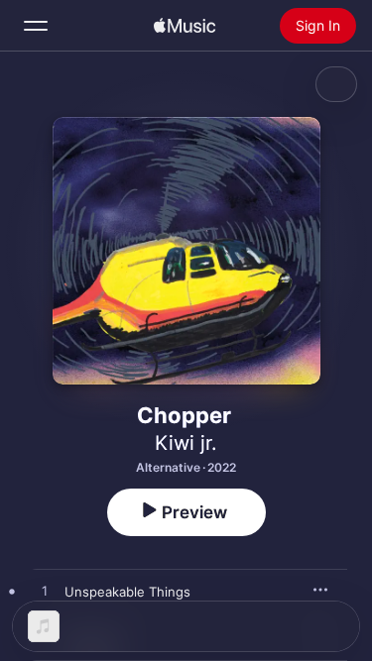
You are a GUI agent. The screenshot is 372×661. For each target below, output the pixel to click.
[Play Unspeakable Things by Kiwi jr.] (44, 592)
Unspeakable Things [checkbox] (127, 592)
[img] (184, 26)
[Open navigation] (36, 26)
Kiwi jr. (186, 443)
